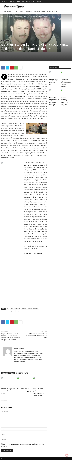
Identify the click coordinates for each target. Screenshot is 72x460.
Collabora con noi (30, 1)
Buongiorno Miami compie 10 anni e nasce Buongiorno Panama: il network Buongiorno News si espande (39, 391)
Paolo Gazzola (6, 53)
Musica (21, 12)
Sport (48, 12)
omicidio (24, 308)
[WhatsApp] (16, 67)
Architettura (28, 12)
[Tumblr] (22, 364)
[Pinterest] (12, 67)
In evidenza (9, 16)
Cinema (43, 12)
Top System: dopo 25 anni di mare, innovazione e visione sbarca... (66, 83)
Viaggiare (37, 12)
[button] (68, 12)
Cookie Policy (20, 1)
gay (7, 308)
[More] (20, 67)
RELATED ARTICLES (8, 373)
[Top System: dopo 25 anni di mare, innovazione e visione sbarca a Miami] (24, 381)
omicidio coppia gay (33, 308)
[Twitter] (7, 67)
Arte (16, 12)
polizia (13, 311)
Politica (54, 12)
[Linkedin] (15, 364)
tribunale (28, 311)
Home (2, 16)
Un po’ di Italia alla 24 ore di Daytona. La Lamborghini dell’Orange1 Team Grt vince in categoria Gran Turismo (10, 337)
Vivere (4, 12)
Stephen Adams (20, 311)
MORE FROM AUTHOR (22, 373)
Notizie (10, 40)
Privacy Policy (12, 1)
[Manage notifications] (66, 455)
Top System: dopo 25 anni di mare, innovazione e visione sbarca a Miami (24, 390)
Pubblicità (38, 1)
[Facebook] (3, 67)
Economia (10, 12)
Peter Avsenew (5, 311)
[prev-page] (2, 399)
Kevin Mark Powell (15, 308)
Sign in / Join (4, 1)
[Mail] (19, 364)
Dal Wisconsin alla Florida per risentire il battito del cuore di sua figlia (36, 336)
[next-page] (5, 399)
